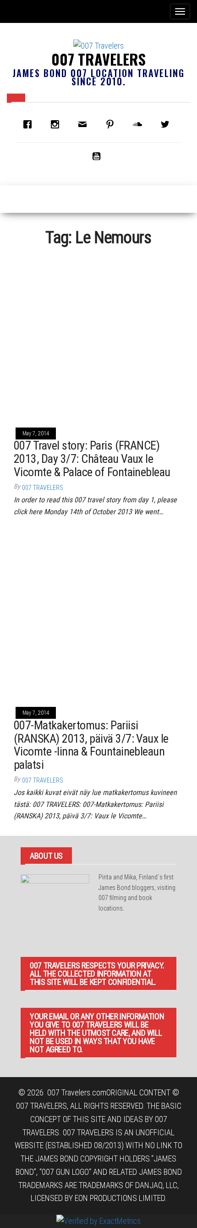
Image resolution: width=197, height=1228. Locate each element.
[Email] (84, 124)
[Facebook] (30, 124)
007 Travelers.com (76, 1092)
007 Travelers (98, 59)
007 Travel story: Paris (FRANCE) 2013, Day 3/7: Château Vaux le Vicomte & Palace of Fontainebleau (92, 458)
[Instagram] (57, 124)
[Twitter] (167, 124)
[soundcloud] (139, 124)
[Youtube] (98, 155)
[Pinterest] (112, 124)
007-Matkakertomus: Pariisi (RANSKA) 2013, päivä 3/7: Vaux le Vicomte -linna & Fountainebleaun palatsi (91, 745)
